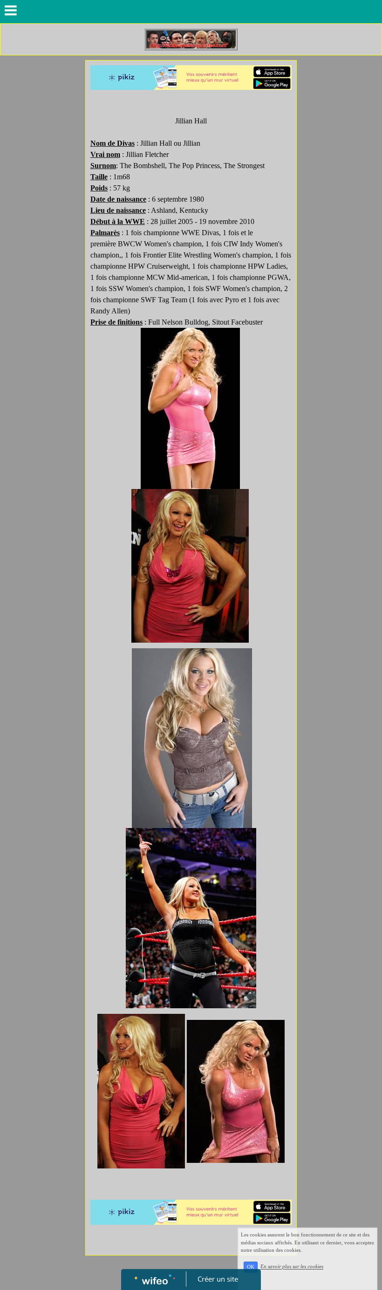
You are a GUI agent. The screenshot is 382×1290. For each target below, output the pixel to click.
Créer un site (218, 1278)
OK (250, 1267)
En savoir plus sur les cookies (291, 1267)
